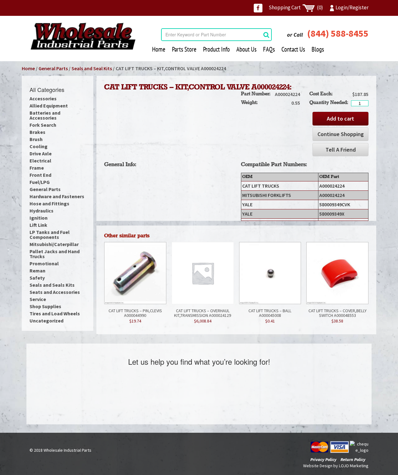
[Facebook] (258, 8)
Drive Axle (41, 153)
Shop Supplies (45, 306)
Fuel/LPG (40, 182)
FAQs (269, 49)
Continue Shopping (340, 134)
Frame (37, 168)
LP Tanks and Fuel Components (50, 234)
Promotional (44, 263)
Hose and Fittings (49, 203)
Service (38, 299)
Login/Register (352, 7)
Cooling (39, 146)
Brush (36, 139)
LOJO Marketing (353, 465)
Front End (40, 175)
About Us (246, 49)
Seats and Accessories (55, 292)
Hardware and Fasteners (57, 196)
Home (158, 49)
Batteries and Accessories (45, 115)
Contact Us (293, 49)
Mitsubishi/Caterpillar (54, 244)
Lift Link (38, 225)
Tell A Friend (341, 149)
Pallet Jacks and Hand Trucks (55, 253)
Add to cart (340, 118)
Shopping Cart (296, 7)
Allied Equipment (49, 106)
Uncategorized (46, 320)
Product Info (216, 49)
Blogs (318, 49)
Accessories (43, 98)
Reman (37, 270)
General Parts (53, 68)
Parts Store (184, 49)
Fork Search (43, 125)
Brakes (37, 132)
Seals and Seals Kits (52, 285)
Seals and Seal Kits (92, 68)
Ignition (39, 218)
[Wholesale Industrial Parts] (83, 36)
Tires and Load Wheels (55, 313)
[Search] (266, 34)
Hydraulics (41, 211)
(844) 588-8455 (337, 33)
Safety (37, 278)
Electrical (40, 161)
